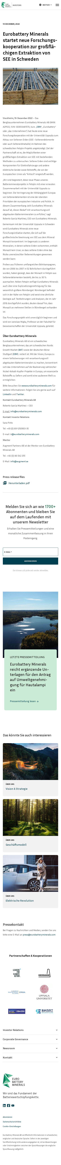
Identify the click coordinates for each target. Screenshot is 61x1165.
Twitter (20, 394)
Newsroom (30, 1048)
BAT (21, 349)
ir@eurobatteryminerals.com (24, 434)
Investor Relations (30, 1029)
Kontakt (30, 1057)
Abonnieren (7, 1117)
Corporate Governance (30, 1039)
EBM (39, 126)
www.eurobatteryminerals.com (36, 385)
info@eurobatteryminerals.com (26, 411)
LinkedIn (7, 394)
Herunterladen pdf (16, 483)
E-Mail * (8, 552)
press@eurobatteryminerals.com (39, 934)
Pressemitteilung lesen (24, 701)
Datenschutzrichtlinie (12, 1121)
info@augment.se (19, 461)
